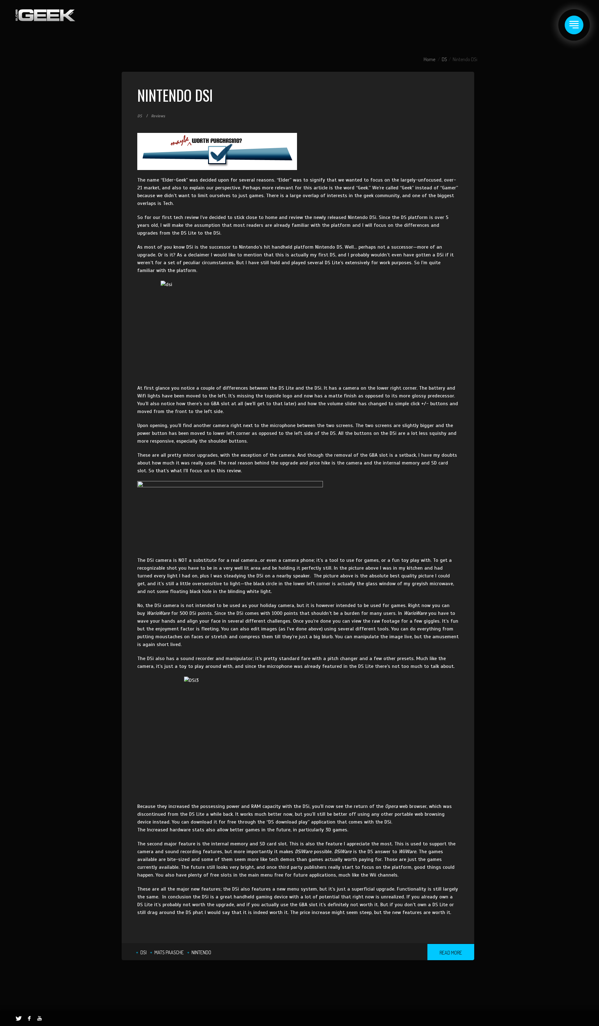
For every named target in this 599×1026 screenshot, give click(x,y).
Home (429, 59)
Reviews (158, 116)
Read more (451, 953)
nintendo (201, 952)
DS (444, 59)
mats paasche (169, 952)
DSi (143, 952)
